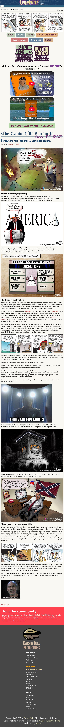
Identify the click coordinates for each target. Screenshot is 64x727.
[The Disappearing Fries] (30, 35)
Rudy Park (27, 312)
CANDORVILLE (31, 655)
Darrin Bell (28, 718)
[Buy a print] (19, 40)
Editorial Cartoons (32, 658)
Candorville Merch (29, 696)
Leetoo (38, 723)
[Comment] (36, 40)
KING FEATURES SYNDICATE (32, 673)
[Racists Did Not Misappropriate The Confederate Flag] (10, 35)
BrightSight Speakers (31, 687)
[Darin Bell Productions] (32, 638)
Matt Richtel (54, 312)
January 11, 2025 (13, 144)
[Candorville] (32, 2)
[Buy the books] (41, 53)
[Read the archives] (24, 54)
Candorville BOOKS (29, 701)
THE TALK (29, 662)
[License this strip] (47, 35)
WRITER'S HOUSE (29, 682)
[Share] (48, 40)
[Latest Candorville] (20, 35)
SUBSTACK (31, 666)
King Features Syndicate (49, 720)
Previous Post (5, 604)
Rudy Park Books (31, 709)
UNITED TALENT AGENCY (32, 678)
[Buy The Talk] (32, 125)
